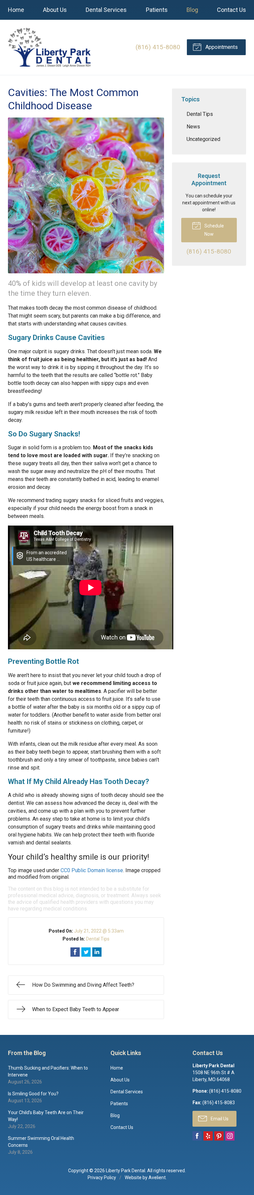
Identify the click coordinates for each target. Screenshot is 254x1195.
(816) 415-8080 (158, 47)
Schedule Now (213, 230)
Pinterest (219, 1136)
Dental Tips (97, 938)
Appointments (221, 47)
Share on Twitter (86, 952)
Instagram (229, 1136)
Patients (157, 9)
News (193, 126)
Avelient (157, 1177)
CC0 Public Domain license (92, 870)
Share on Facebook (75, 952)
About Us (55, 9)
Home (16, 9)
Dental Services (106, 9)
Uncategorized (203, 139)
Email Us (219, 1118)
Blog (192, 9)
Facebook (197, 1136)
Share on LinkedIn (97, 952)
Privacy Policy (102, 1177)
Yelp (208, 1136)
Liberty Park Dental (125, 1170)
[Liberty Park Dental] (49, 47)
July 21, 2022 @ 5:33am (99, 931)
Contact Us (231, 9)
